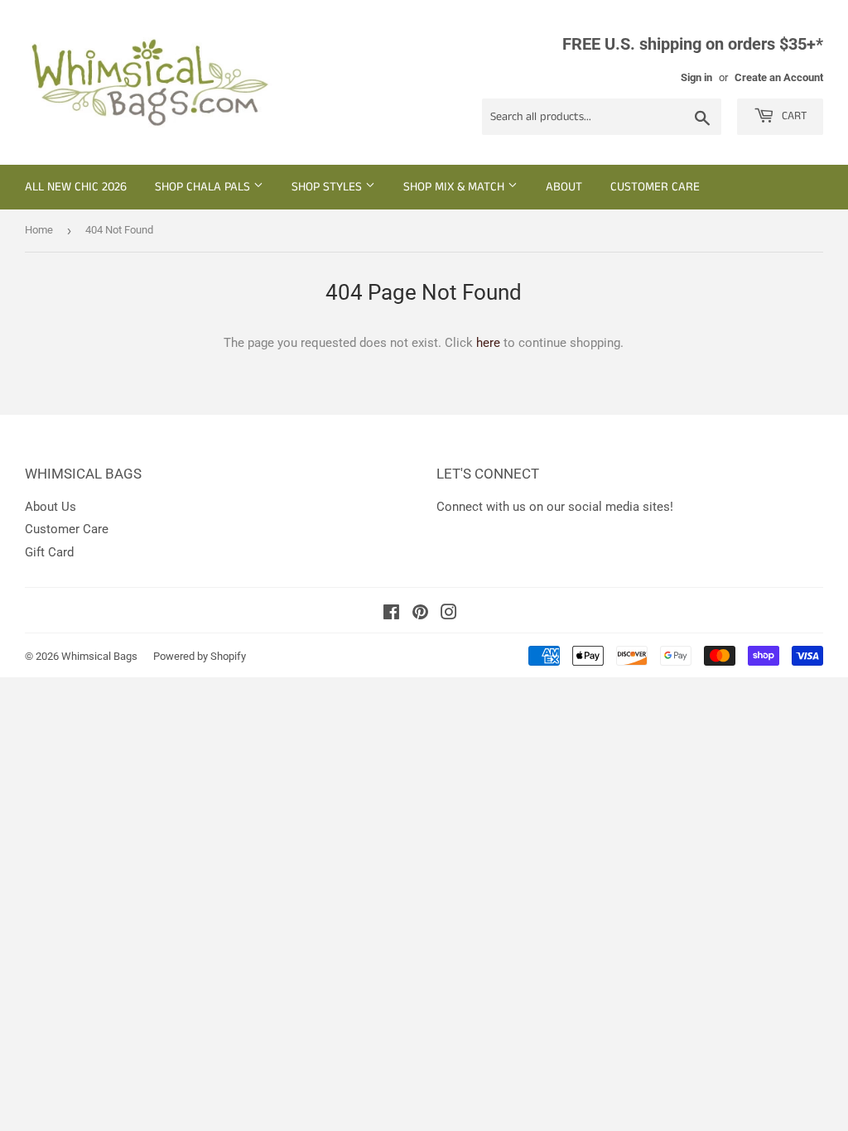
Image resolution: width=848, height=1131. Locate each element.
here (488, 342)
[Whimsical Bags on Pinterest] (420, 614)
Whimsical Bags (99, 656)
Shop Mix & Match (455, 186)
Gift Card (49, 552)
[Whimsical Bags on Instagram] (449, 614)
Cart (792, 116)
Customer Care (655, 186)
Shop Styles (328, 186)
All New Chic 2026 (76, 186)
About (564, 186)
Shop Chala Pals (204, 186)
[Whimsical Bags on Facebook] (391, 614)
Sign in (696, 77)
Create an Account (779, 77)
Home (39, 230)
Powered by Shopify (199, 656)
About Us (50, 506)
